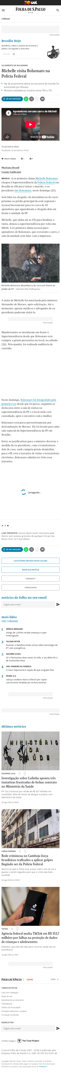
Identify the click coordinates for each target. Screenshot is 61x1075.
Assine (30, 979)
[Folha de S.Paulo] (30, 9)
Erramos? (30, 578)
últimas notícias (13, 727)
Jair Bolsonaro (23, 190)
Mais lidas (9, 619)
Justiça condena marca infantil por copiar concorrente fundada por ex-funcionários (26, 679)
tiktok (4, 928)
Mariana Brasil (10, 167)
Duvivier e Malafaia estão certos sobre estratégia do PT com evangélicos (32, 645)
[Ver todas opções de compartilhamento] (31, 99)
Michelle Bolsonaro (46, 178)
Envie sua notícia (30, 569)
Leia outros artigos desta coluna (30, 560)
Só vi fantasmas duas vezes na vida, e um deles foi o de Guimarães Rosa (31, 657)
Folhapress (43, 1066)
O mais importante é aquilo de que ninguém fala (30, 668)
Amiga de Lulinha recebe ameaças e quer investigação (26, 632)
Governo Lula (8, 773)
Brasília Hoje (11, 41)
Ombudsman (31, 587)
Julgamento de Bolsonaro (14, 65)
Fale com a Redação (9, 992)
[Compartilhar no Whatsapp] (26, 99)
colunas (5, 18)
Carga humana (8, 851)
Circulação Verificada (10, 1015)
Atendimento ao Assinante (12, 1000)
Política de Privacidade (10, 1007)
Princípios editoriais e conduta (14, 1011)
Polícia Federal (46, 182)
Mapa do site (6, 996)
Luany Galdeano (11, 172)
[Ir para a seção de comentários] (42, 99)
